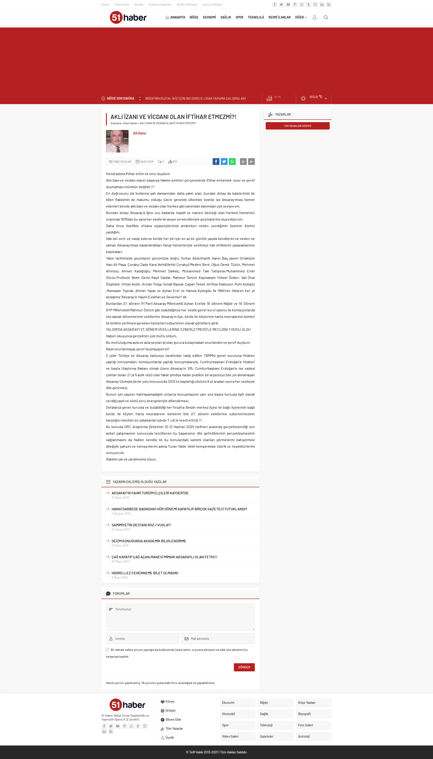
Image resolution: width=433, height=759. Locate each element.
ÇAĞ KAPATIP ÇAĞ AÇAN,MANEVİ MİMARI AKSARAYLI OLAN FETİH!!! (164, 557)
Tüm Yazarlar (174, 728)
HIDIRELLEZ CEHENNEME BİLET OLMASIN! (145, 573)
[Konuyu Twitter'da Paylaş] (224, 161)
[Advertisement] (216, 59)
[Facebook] (274, 4)
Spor (225, 725)
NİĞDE (194, 17)
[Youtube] (288, 4)
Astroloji (304, 736)
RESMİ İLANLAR (280, 17)
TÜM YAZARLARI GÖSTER (297, 125)
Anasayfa (116, 123)
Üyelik (170, 737)
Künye (105, 4)
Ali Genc (139, 133)
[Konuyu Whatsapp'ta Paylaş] (232, 161)
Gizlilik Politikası (187, 4)
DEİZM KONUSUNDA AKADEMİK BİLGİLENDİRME (149, 541)
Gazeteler (266, 736)
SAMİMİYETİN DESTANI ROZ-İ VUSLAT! (141, 525)
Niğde (264, 702)
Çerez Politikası (212, 4)
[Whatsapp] (301, 4)
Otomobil (228, 714)
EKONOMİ (209, 17)
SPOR (239, 17)
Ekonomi (228, 702)
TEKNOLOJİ (256, 17)
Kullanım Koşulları (160, 4)
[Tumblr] (308, 4)
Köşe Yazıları (130, 123)
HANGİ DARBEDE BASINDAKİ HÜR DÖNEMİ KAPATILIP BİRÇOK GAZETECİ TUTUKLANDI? (179, 509)
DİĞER (299, 17)
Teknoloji (266, 725)
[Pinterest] (295, 4)
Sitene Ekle (122, 4)
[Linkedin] (322, 4)
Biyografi (304, 714)
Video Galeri (230, 736)
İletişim (139, 4)
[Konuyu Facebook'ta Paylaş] (216, 161)
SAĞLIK (226, 17)
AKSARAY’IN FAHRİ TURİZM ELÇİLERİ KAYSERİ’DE (150, 493)
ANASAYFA (177, 17)
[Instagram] (315, 4)
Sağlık (264, 714)
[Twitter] (281, 4)
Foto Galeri (305, 725)
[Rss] (329, 4)
